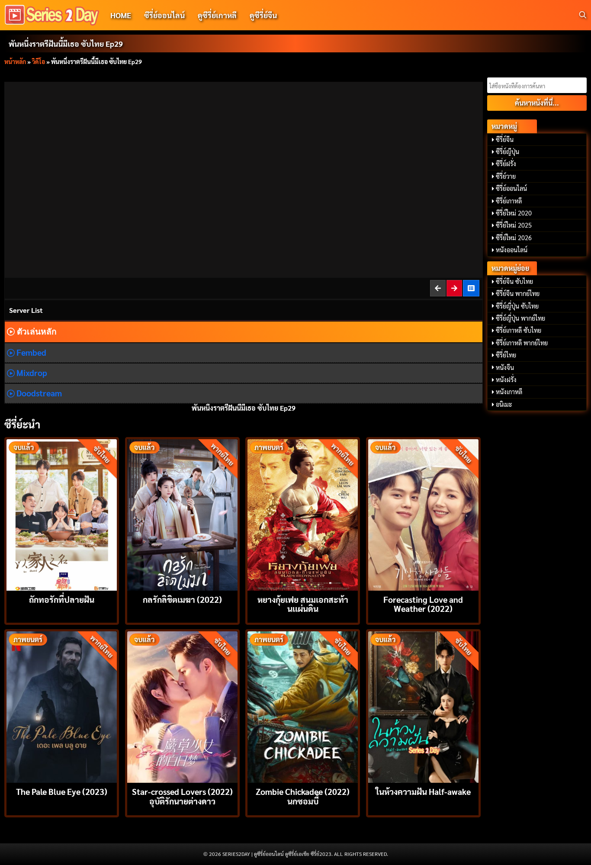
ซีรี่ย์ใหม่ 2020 (514, 213)
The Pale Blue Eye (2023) (61, 791)
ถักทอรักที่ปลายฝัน (61, 599)
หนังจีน (505, 367)
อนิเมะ (504, 404)
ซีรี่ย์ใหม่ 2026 (514, 237)
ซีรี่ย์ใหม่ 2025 (514, 225)
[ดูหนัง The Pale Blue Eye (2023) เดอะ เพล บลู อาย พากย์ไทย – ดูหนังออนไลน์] (61, 706)
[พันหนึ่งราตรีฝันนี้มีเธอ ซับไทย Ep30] (454, 288)
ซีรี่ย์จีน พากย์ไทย (518, 293)
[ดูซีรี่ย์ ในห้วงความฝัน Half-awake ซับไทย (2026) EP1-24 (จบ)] (423, 706)
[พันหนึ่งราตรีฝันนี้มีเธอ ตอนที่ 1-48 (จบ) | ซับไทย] (471, 288)
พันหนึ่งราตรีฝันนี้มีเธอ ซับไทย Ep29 (66, 43)
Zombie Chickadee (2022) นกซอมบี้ (303, 796)
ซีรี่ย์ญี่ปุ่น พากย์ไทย (520, 318)
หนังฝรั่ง (506, 379)
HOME (120, 15)
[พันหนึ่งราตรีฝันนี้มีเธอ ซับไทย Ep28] (438, 288)
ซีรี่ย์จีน (505, 139)
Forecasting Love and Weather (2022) (423, 604)
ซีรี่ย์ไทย (506, 355)
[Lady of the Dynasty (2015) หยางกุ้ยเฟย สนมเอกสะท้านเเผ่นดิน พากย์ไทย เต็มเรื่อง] (302, 513)
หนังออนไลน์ (511, 250)
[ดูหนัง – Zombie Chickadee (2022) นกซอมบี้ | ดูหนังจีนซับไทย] (302, 706)
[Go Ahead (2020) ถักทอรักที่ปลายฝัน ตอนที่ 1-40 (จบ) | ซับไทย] (61, 513)
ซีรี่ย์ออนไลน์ (164, 15)
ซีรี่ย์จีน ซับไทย (514, 281)
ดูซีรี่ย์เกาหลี (217, 15)
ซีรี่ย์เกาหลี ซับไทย (518, 330)
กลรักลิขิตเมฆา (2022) (182, 599)
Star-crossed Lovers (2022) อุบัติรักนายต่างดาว (182, 796)
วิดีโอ (38, 61)
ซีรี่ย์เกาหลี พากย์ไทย (522, 343)
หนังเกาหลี (509, 392)
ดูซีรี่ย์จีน (263, 15)
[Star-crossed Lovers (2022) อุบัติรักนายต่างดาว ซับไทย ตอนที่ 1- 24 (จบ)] (182, 706)
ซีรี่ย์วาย (506, 176)
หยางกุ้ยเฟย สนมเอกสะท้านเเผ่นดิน (302, 604)
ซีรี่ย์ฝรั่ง (506, 163)
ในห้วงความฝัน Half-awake (423, 791)
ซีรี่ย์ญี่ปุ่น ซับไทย (517, 306)
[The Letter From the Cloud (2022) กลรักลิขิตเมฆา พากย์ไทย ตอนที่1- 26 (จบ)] (182, 513)
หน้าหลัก (15, 61)
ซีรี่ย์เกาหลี (509, 201)
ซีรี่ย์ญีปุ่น (507, 151)
